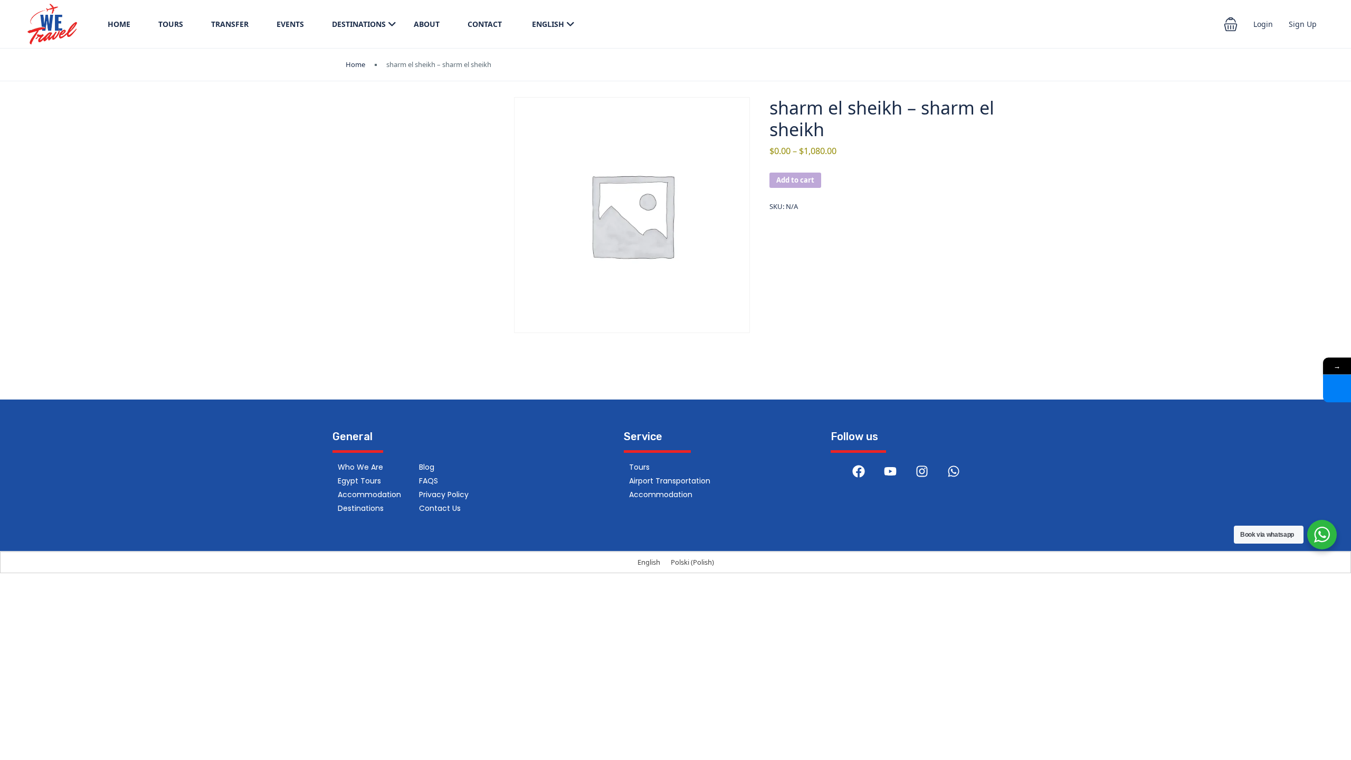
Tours (170, 24)
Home (119, 24)
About (427, 24)
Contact (485, 24)
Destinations (359, 24)
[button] (1231, 24)
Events (290, 24)
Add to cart (795, 180)
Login (1263, 24)
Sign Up (1303, 24)
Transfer (230, 24)
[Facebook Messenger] (1337, 389)
